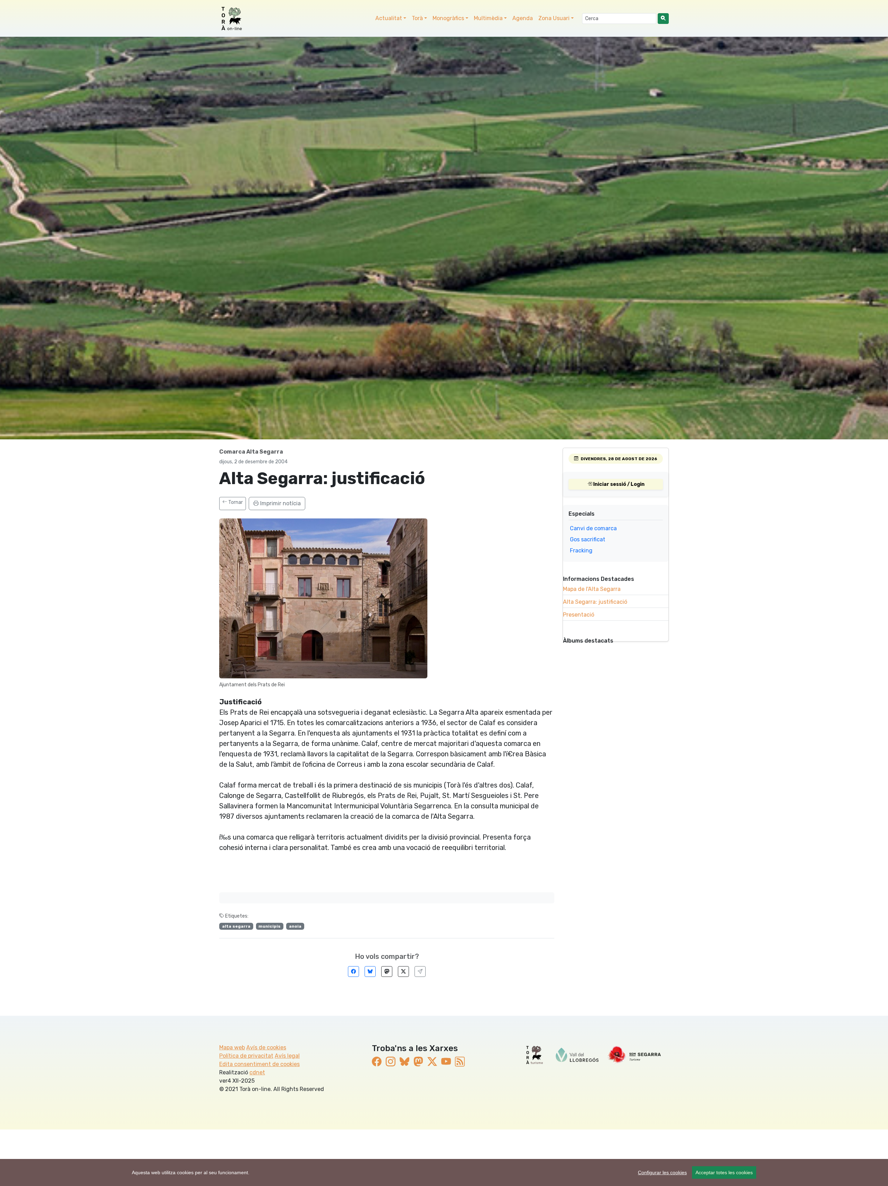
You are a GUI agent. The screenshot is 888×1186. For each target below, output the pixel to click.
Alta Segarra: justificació (595, 602)
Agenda (522, 18)
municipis (269, 926)
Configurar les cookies (662, 1172)
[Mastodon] (386, 971)
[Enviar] (420, 971)
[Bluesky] (370, 971)
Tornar (235, 502)
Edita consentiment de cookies (259, 1064)
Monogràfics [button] (448, 18)
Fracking (581, 550)
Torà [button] (417, 18)
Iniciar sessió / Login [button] (618, 484)
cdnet (257, 1072)
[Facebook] (353, 971)
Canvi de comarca (593, 528)
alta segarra (236, 926)
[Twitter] (403, 971)
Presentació (578, 614)
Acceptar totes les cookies (724, 1172)
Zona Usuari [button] (554, 18)
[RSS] (460, 1062)
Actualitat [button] (388, 18)
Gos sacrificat (587, 539)
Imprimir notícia (280, 503)
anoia (295, 926)
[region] (444, 1172)
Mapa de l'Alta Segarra (592, 589)
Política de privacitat (246, 1055)
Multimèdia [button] (488, 18)
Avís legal (287, 1055)
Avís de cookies (266, 1047)
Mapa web (232, 1047)
